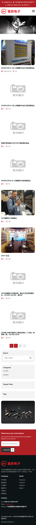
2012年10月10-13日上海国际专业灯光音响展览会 (18, 68)
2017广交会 (5, 256)
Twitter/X (22, 482)
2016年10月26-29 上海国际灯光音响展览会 (16, 181)
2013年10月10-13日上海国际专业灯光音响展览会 (18, 105)
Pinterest (22, 485)
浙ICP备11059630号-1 (7, 522)
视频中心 (4, 488)
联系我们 (4, 493)
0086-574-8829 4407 (14, 5)
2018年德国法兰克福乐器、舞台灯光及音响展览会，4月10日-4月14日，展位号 (17, 294)
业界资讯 (5, 375)
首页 (10, 27)
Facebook (22, 480)
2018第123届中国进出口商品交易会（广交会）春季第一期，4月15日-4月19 (18, 333)
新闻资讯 (16, 27)
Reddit (21, 488)
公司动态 (5, 371)
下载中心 (4, 491)
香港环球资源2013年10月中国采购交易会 (15, 143)
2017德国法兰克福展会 (9, 218)
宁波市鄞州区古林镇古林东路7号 (17, 506)
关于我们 (4, 480)
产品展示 (4, 485)
